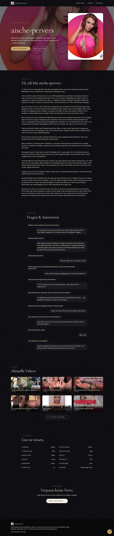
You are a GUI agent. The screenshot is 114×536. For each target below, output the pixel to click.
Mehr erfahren (40, 48)
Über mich (80, 3)
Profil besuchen (57, 501)
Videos (90, 3)
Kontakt (99, 3)
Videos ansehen (20, 48)
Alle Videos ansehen (57, 417)
